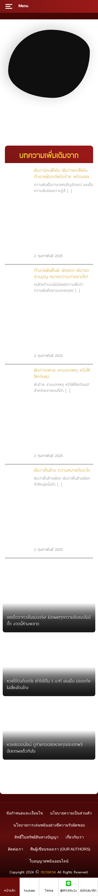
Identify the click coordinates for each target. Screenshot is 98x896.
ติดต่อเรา (15, 849)
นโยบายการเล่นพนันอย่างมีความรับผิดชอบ (49, 825)
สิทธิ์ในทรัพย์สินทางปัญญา (36, 837)
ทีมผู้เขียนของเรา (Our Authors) (60, 849)
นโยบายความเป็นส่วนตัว (71, 813)
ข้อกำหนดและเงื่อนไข (24, 813)
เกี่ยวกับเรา (75, 837)
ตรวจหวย (48, 872)
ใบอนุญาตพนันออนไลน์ (49, 861)
